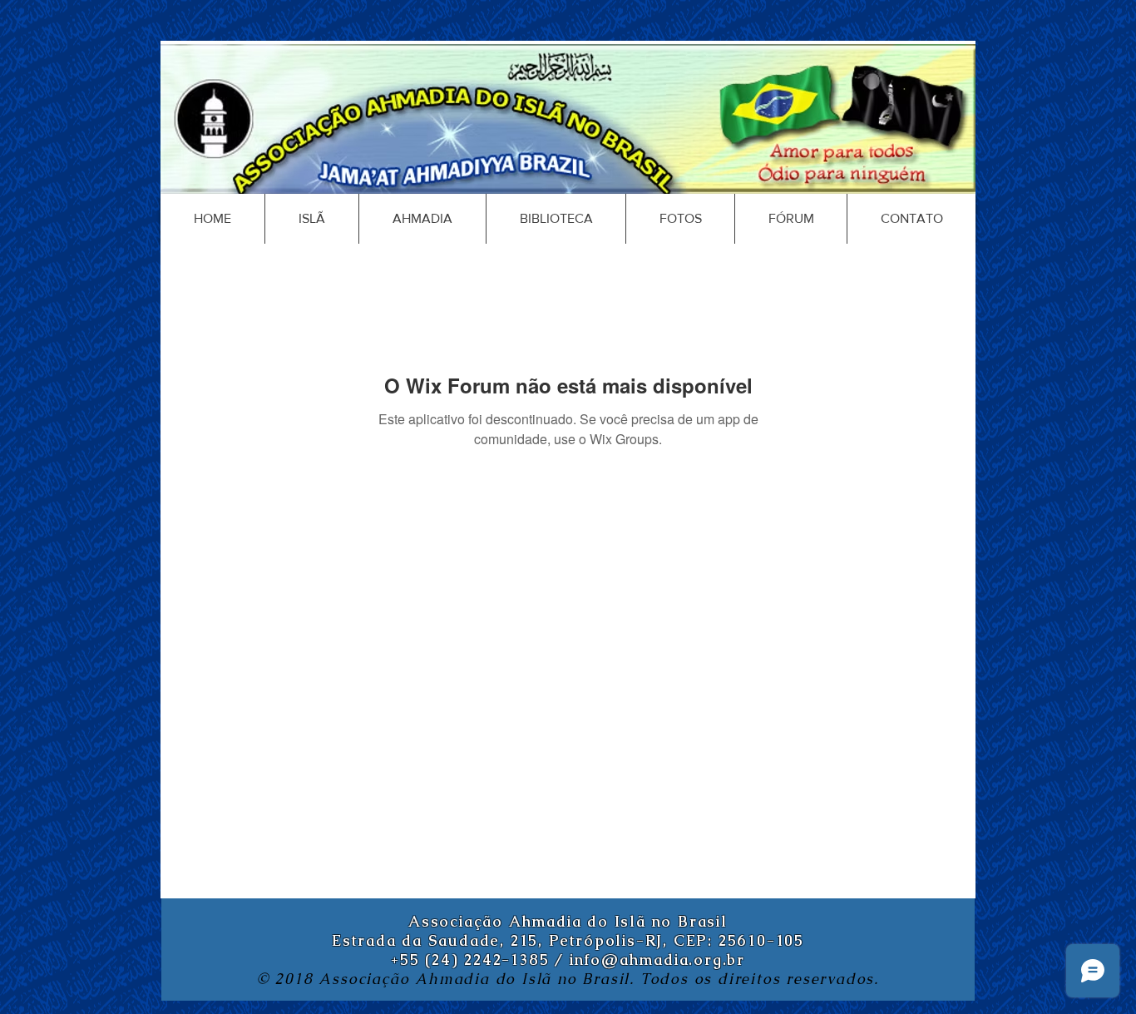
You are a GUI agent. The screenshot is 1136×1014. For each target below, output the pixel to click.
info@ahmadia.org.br (657, 959)
